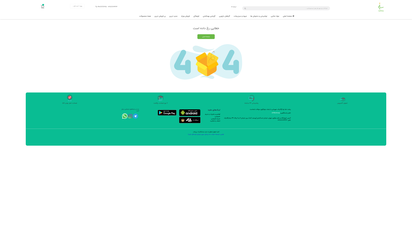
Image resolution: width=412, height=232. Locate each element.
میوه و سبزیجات (240, 16)
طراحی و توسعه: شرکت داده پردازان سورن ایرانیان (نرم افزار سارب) (206, 134)
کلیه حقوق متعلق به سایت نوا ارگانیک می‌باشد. (206, 132)
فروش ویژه (185, 16)
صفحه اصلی (287, 16)
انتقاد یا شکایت (215, 121)
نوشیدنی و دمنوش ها (258, 16)
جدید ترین (173, 16)
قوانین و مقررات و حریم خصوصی (212, 115)
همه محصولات (145, 16)
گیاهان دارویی (224, 16)
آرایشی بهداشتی (209, 16)
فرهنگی (196, 16)
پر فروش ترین (160, 16)
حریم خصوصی (215, 119)
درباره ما (233, 6)
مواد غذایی (275, 16)
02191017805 (276, 112)
